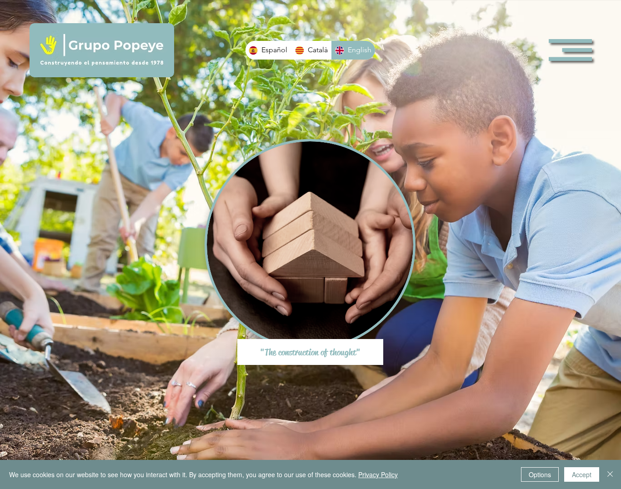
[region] (310, 249)
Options (540, 474)
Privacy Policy (378, 474)
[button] (570, 50)
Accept (581, 474)
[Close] (610, 474)
